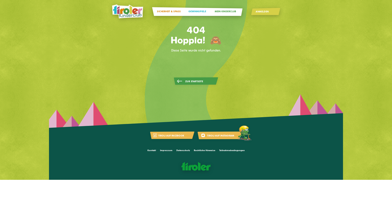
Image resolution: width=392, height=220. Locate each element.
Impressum (166, 150)
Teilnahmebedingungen (232, 150)
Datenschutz (183, 150)
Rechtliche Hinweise (204, 150)
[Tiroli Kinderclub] (127, 11)
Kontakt (151, 150)
